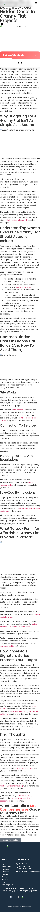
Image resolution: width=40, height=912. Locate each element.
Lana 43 (6, 869)
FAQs (4, 882)
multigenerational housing (11, 786)
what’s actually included (16, 220)
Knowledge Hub (7, 885)
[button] (36, 55)
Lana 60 (6, 872)
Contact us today (24, 795)
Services (5, 874)
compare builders (8, 646)
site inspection (19, 409)
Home (4, 864)
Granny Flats (6, 867)
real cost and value (25, 768)
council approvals (23, 287)
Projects (4, 877)
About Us (5, 879)
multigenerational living (20, 626)
